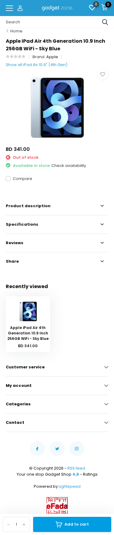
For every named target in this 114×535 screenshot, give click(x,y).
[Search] (105, 22)
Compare (22, 178)
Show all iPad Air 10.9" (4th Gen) (36, 65)
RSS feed (76, 468)
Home (16, 31)
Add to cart (76, 524)
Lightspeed (70, 486)
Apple (52, 57)
